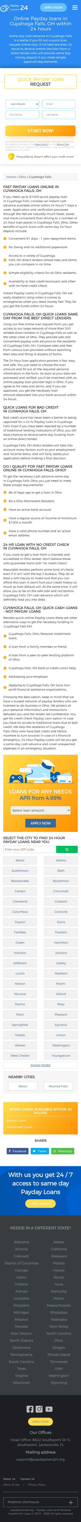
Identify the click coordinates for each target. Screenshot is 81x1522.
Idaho (21, 1277)
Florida (59, 1263)
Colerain (61, 901)
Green (20, 943)
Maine (59, 1298)
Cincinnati (60, 891)
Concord (60, 912)
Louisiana (21, 1298)
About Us (9, 1478)
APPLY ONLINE (40, 1204)
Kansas (21, 1291)
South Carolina (21, 1362)
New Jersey (58, 1326)
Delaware (59, 1256)
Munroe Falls (58, 1086)
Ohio (22, 177)
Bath (60, 871)
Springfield (20, 1025)
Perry (61, 1004)
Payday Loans (16, 1120)
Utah (59, 1369)
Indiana (21, 1284)
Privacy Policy (41, 144)
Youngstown (61, 1056)
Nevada (21, 1326)
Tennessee (58, 1362)
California (59, 1249)
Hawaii (59, 1270)
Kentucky (59, 1291)
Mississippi (59, 1312)
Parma (20, 1004)
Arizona (21, 1249)
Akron (20, 860)
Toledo (20, 1035)
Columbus (20, 912)
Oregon (58, 1348)
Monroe (20, 994)
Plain (20, 1014)
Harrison (20, 953)
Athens (61, 860)
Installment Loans (19, 1127)
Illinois (59, 1277)
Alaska (59, 1242)
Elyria (61, 922)
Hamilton (61, 943)
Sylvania (61, 1025)
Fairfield (20, 932)
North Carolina (58, 1333)
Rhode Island (59, 1355)
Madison (61, 973)
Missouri (21, 1320)
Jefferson (20, 963)
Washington (61, 1045)
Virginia (21, 1376)
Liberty (61, 963)
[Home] (14, 7)
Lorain (20, 973)
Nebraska (59, 1320)
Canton (20, 891)
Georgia (21, 1270)
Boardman (61, 881)
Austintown (20, 871)
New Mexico (21, 1333)
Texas (21, 1369)
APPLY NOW (41, 823)
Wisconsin (21, 1383)
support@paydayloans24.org (40, 1459)
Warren (20, 1045)
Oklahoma (21, 1348)
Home (11, 177)
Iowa (59, 1284)
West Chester (20, 1056)
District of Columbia (21, 1263)
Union (60, 1035)
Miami (61, 984)
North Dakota (21, 1340)
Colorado (21, 1256)
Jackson (61, 953)
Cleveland (20, 901)
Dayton (20, 922)
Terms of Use (63, 144)
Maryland (21, 1305)
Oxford (61, 994)
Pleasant (61, 1014)
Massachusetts (59, 1305)
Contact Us (27, 1478)
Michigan (21, 1312)
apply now (53, 7)
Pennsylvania (21, 1355)
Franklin (61, 932)
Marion (20, 984)
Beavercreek (20, 881)
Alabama (21, 1242)
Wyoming (59, 1383)
